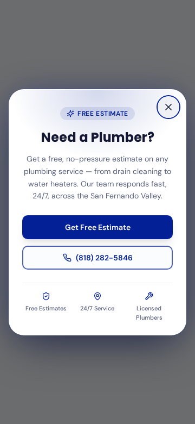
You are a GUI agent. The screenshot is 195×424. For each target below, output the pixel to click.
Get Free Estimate (98, 227)
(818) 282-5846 (104, 258)
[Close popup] (168, 107)
